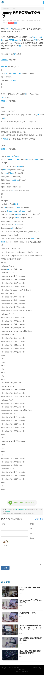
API (19, 159)
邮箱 (30, 528)
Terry (15, 509)
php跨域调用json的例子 (28, 613)
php (19, 40)
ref (8, 269)
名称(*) (31, 524)
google (15, 159)
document (6, 170)
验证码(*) (32, 538)
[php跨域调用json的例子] (10, 617)
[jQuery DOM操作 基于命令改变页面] (10, 591)
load (5, 73)
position (18, 214)
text (13, 156)
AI (30, 40)
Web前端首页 (6, 8)
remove (13, 80)
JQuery (11, 22)
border (3, 242)
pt (4, 118)
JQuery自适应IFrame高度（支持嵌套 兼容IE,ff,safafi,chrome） (30, 628)
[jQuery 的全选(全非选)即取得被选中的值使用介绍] (10, 655)
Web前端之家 (22, 509)
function (4, 66)
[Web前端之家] (2, 4)
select (15, 73)
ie (10, 73)
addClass (15, 180)
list (5, 207)
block (18, 218)
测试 (20, 46)
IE (25, 94)
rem (13, 190)
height (9, 211)
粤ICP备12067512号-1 (22, 671)
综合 (14, 8)
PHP (7, 29)
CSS (16, 204)
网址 (30, 533)
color (16, 225)
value (4, 97)
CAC (34, 37)
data (29, 37)
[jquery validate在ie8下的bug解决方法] (10, 604)
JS (15, 22)
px (15, 211)
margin (17, 207)
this (38, 115)
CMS (10, 29)
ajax (27, 159)
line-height (21, 211)
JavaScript (19, 166)
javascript (18, 156)
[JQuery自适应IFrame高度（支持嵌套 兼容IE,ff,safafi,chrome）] (10, 630)
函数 (35, 40)
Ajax (11, 159)
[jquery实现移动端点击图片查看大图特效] (10, 642)
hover (12, 173)
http (6, 159)
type (8, 156)
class (16, 40)
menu (6, 173)
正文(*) (4, 545)
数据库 (5, 139)
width (33, 238)
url (12, 228)
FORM (11, 40)
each (20, 73)
